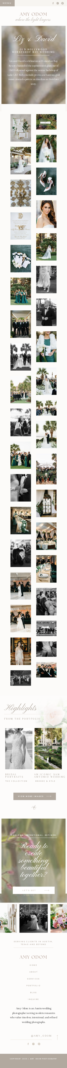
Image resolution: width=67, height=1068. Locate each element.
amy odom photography (43, 1059)
